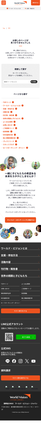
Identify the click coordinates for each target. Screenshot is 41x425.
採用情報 (6, 131)
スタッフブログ (8, 144)
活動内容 (6, 112)
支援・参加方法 (30, 8)
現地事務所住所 (6, 293)
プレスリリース (8, 141)
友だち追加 (26, 337)
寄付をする (35, 2)
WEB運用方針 (8, 135)
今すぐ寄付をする (20, 311)
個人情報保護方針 (9, 138)
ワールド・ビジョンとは (15, 8)
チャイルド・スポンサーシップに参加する (20, 220)
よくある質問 (8, 122)
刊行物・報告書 (8, 115)
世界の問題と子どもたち (11, 118)
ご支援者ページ (8, 128)
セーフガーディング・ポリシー (14, 148)
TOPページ (7, 102)
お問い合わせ (8, 125)
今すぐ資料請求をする (20, 378)
